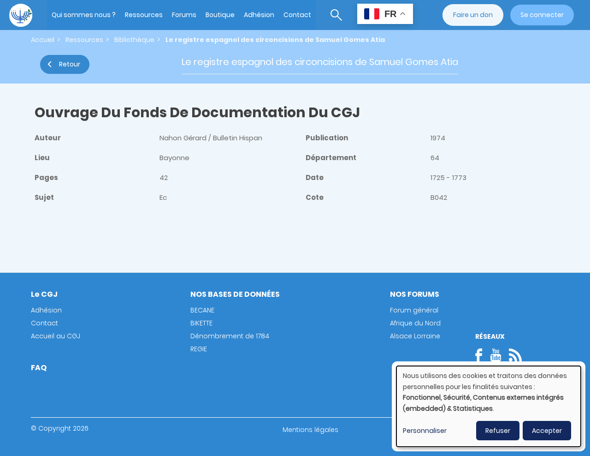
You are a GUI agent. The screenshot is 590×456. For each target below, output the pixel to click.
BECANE (202, 310)
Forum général (414, 310)
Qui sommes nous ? (84, 14)
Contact (297, 14)
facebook (481, 354)
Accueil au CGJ (55, 336)
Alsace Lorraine (415, 336)
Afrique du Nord (415, 323)
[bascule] (336, 15)
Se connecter (542, 14)
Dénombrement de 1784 (229, 336)
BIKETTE (201, 323)
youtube (495, 354)
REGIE (198, 349)
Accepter (547, 430)
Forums (184, 14)
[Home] (20, 15)
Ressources (144, 14)
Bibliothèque (134, 39)
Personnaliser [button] (425, 430)
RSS (515, 354)
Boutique (220, 14)
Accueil (42, 39)
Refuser (497, 430)
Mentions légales (310, 429)
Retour (69, 64)
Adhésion (259, 14)
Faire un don (473, 14)
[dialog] (488, 406)
